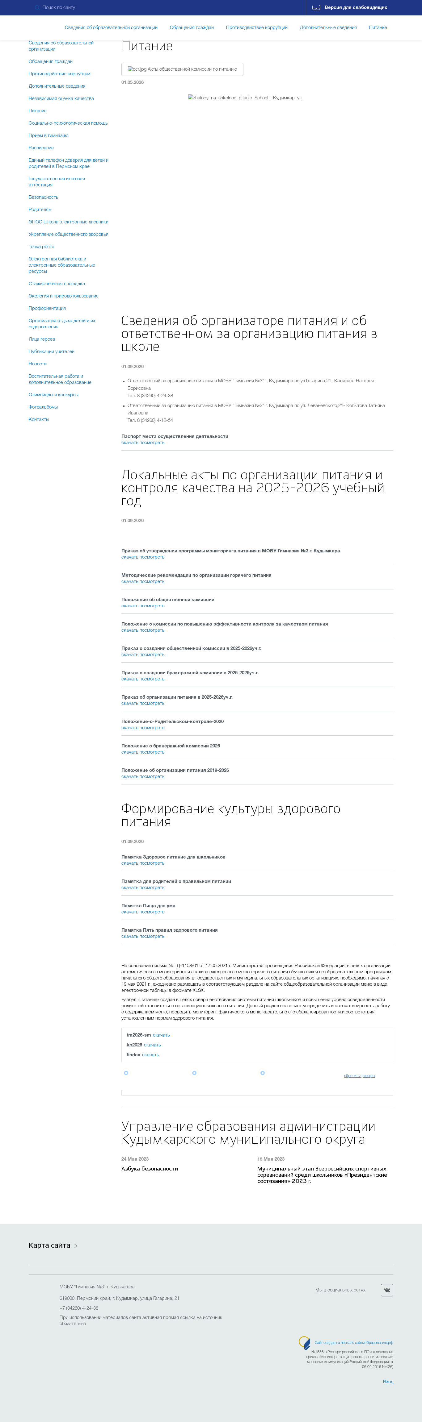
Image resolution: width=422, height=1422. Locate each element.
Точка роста (41, 247)
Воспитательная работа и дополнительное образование (60, 379)
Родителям (40, 210)
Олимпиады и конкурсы (53, 395)
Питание (38, 111)
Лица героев (42, 339)
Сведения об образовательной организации (61, 46)
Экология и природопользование (64, 296)
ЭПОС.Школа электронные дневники (68, 222)
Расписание (41, 148)
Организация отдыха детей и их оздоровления (62, 324)
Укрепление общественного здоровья (68, 234)
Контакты (39, 420)
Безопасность (43, 197)
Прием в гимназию (48, 136)
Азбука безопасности (149, 1169)
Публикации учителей (51, 352)
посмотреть (152, 443)
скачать (130, 443)
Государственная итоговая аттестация (57, 182)
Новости (38, 364)
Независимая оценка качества (61, 99)
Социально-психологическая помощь (68, 123)
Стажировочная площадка (57, 284)
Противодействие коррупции (59, 74)
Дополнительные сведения (57, 86)
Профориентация (47, 308)
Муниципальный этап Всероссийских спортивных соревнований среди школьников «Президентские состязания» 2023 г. (322, 1175)
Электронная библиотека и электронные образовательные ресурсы (62, 265)
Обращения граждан (51, 62)
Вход (388, 1382)
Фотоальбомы (43, 407)
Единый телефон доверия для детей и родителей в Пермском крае (68, 163)
